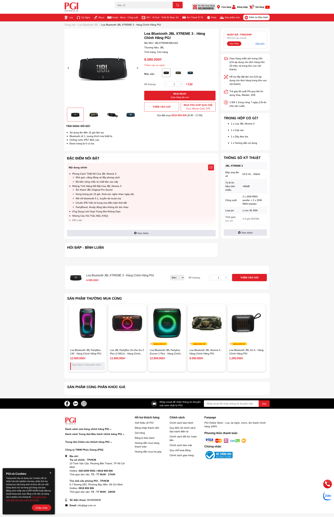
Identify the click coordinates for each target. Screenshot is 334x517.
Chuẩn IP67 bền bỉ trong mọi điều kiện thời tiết (101, 202)
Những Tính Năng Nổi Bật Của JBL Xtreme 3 (96, 186)
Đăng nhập (242, 7)
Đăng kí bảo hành (144, 437)
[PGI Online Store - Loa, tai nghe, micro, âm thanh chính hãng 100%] (86, 6)
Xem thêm (143, 233)
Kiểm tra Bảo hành (258, 17)
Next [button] (137, 68)
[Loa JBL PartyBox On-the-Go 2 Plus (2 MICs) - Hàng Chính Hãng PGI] (127, 323)
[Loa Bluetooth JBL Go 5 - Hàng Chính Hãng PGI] (246, 323)
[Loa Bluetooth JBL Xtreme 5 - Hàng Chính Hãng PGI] (206, 323)
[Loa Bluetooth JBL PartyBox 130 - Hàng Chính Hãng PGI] (87, 323)
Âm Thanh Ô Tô (195, 17)
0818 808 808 (179, 115)
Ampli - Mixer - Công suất (125, 17)
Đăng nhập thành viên (147, 427)
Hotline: (91, 470)
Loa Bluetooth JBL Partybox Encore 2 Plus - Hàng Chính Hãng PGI (165, 353)
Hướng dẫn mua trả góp (148, 451)
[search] (178, 5)
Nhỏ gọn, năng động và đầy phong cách (98, 177)
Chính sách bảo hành (181, 422)
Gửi (264, 403)
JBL (162, 47)
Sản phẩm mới (232, 17)
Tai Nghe (85, 17)
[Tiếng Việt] (267, 7)
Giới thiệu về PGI (144, 422)
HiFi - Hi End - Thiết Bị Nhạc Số (162, 17)
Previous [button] (68, 68)
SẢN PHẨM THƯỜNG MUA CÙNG (94, 298)
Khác (214, 17)
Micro (101, 17)
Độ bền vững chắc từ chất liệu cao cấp (97, 181)
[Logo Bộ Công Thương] (218, 454)
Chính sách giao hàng (182, 455)
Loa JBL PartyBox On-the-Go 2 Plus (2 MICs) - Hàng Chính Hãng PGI (127, 353)
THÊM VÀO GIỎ (162, 106)
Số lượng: (150, 84)
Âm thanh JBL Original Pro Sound (94, 189)
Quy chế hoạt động (180, 450)
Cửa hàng (226, 7)
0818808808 (206, 8)
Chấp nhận (41, 507)
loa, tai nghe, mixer (124, 10)
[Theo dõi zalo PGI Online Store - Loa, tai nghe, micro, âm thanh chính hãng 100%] (75, 403)
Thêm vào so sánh (154, 65)
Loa (71, 17)
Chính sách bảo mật (181, 445)
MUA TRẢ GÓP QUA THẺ (198, 106)
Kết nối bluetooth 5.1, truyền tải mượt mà (98, 198)
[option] (103, 68)
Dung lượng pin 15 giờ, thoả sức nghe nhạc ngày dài (105, 194)
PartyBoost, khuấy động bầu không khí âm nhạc (102, 207)
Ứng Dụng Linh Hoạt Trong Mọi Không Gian (96, 211)
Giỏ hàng (140, 432)
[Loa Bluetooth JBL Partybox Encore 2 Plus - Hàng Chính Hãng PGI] (167, 323)
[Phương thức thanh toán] (225, 440)
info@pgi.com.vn (87, 505)
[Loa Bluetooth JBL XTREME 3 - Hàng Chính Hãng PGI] (103, 68)
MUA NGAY (180, 95)
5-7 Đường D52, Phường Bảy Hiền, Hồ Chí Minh (96, 484)
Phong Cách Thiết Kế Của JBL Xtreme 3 (94, 173)
